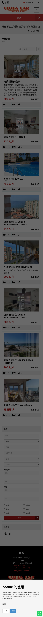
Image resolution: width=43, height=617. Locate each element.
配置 (4, 604)
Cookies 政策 (7, 598)
